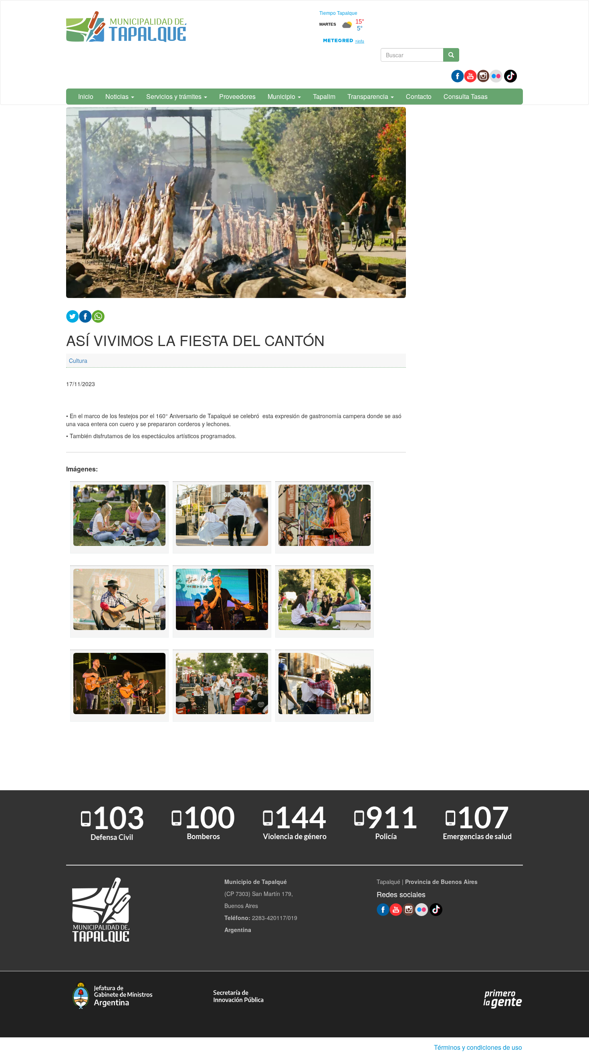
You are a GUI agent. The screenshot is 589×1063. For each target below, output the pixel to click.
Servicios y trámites (174, 96)
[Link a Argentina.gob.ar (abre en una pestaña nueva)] (503, 999)
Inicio (85, 96)
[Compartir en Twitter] (72, 315)
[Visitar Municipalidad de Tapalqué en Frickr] (496, 75)
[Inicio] (126, 28)
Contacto (419, 96)
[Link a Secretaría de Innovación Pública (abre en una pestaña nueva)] (238, 995)
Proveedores (237, 96)
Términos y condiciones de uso (478, 1047)
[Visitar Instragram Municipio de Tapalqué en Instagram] (483, 75)
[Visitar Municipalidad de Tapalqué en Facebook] (457, 75)
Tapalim (324, 96)
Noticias (117, 96)
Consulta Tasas (466, 96)
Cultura (78, 360)
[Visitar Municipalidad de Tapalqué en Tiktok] (510, 75)
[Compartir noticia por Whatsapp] (98, 315)
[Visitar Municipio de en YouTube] (470, 75)
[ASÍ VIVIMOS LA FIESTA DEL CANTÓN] (119, 517)
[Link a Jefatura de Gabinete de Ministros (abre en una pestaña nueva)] (112, 995)
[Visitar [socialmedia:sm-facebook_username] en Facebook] (85, 315)
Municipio (282, 96)
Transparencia (368, 96)
